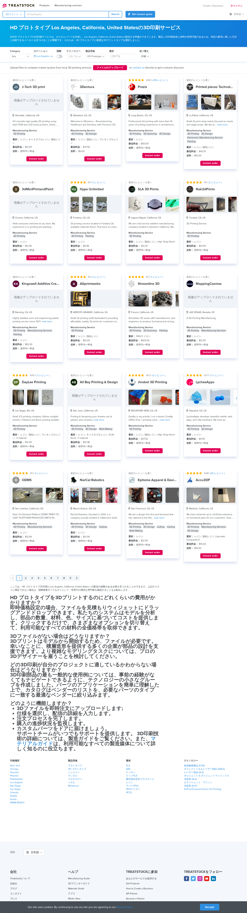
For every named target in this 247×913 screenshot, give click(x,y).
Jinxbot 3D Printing (152, 382)
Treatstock (18, 6)
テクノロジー (74, 51)
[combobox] (67, 14)
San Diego (15, 785)
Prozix (142, 87)
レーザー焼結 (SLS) (194, 772)
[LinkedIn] (213, 878)
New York (15, 765)
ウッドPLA (131, 775)
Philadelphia (16, 779)
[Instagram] (199, 878)
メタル (71, 782)
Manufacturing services (68, 5)
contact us (138, 67)
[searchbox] (122, 56)
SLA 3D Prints (148, 189)
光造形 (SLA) (190, 779)
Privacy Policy (124, 907)
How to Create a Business (139, 888)
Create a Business (213, 5)
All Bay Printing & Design (99, 382)
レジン (129, 782)
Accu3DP (203, 480)
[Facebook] (186, 878)
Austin (13, 799)
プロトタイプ (75, 765)
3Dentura (87, 87)
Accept (209, 907)
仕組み (13, 883)
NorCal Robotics (92, 480)
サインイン (237, 5)
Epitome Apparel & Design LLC (161, 480)
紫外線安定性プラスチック (140, 779)
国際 (59, 51)
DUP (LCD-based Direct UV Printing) (202, 789)
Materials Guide (76, 888)
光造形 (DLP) (190, 785)
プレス (13, 898)
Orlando (14, 792)
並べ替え (144, 51)
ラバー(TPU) (132, 785)
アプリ (71, 893)
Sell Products (133, 883)
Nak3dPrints (205, 189)
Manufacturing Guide (79, 878)
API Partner (132, 893)
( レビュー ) (160, 80)
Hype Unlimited (92, 189)
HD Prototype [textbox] (94, 56)
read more (222, 124)
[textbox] (73, 56)
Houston (14, 772)
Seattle (13, 795)
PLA (128, 765)
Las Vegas (15, 789)
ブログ (13, 888)
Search (115, 14)
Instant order (36, 158)
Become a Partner (135, 898)
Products (44, 5)
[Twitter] (193, 878)
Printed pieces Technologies (217, 87)
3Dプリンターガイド (79, 883)
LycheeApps (205, 382)
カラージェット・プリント (198, 782)
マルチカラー (75, 779)
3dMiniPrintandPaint (37, 189)
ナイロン (130, 772)
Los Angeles (16, 782)
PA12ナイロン (133, 789)
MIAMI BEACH (17, 802)
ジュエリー (74, 772)
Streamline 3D (148, 284)
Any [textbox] (14, 56)
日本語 (238, 14)
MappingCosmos (209, 284)
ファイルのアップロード (110, 67)
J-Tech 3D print (33, 87)
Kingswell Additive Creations (44, 284)
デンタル (72, 775)
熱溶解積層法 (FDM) (194, 765)
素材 (111, 51)
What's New (74, 898)
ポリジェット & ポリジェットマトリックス (206, 775)
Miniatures (73, 785)
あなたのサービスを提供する (141, 878)
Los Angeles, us (44, 56)
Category (15, 51)
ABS (128, 769)
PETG (129, 792)
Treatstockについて (20, 878)
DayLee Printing (34, 382)
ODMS (27, 480)
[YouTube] (206, 878)
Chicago (14, 769)
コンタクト (16, 893)
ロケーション (41, 51)
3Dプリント (12, 14)
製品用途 (90, 51)
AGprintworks (90, 284)
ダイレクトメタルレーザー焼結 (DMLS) (204, 769)
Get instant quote (141, 14)
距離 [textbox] (143, 56)
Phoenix (14, 775)
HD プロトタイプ (77, 769)
